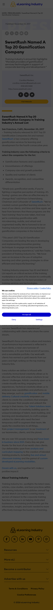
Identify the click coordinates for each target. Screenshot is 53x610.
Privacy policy (33, 288)
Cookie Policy (45, 288)
